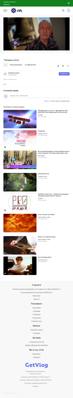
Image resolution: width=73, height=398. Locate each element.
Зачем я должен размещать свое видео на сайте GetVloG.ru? (36, 289)
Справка (36, 386)
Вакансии (36, 296)
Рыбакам (36, 311)
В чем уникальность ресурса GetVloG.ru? (36, 292)
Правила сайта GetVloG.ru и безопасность (35, 377)
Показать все (36, 321)
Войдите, (47, 101)
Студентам (36, 318)
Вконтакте (36, 354)
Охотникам (36, 308)
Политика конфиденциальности (35, 383)
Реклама (36, 333)
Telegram (36, 357)
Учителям (36, 314)
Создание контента (36, 342)
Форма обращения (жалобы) (36, 345)
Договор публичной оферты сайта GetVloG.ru (35, 380)
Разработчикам (37, 330)
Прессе (37, 299)
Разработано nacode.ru (10, 393)
